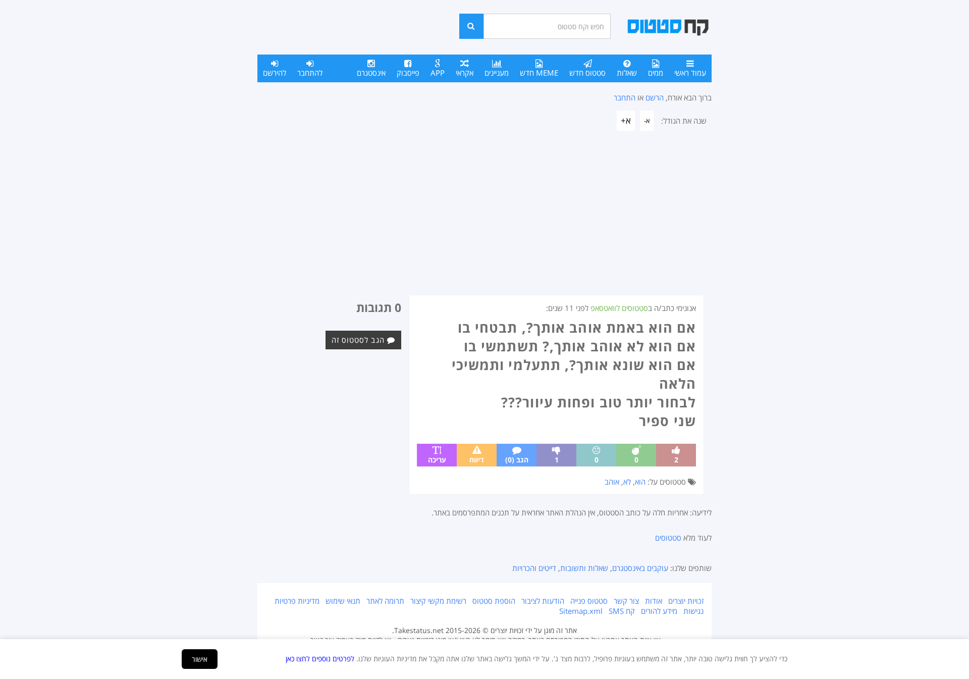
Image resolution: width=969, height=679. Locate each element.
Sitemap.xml (581, 611)
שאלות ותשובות (584, 568)
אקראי (464, 73)
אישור (199, 659)
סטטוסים (668, 538)
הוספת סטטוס (493, 601)
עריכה (437, 459)
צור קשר (626, 601)
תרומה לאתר (385, 601)
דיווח (476, 459)
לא (627, 482)
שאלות (627, 73)
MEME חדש (539, 73)
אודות (653, 601)
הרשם (654, 97)
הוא (640, 482)
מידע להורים (659, 611)
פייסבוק (408, 73)
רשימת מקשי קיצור (438, 601)
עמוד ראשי (690, 73)
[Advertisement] (484, 219)
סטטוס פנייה (589, 601)
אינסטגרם (371, 73)
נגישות (693, 611)
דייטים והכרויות (534, 568)
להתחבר (309, 73)
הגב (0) (516, 459)
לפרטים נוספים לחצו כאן (320, 658)
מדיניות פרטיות (297, 601)
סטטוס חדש (587, 73)
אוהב (612, 482)
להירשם (274, 73)
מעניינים (496, 73)
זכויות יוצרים (686, 601)
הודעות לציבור (542, 601)
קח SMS (622, 611)
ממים (655, 73)
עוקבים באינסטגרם (640, 568)
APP (437, 73)
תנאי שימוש (343, 601)
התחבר (624, 97)
